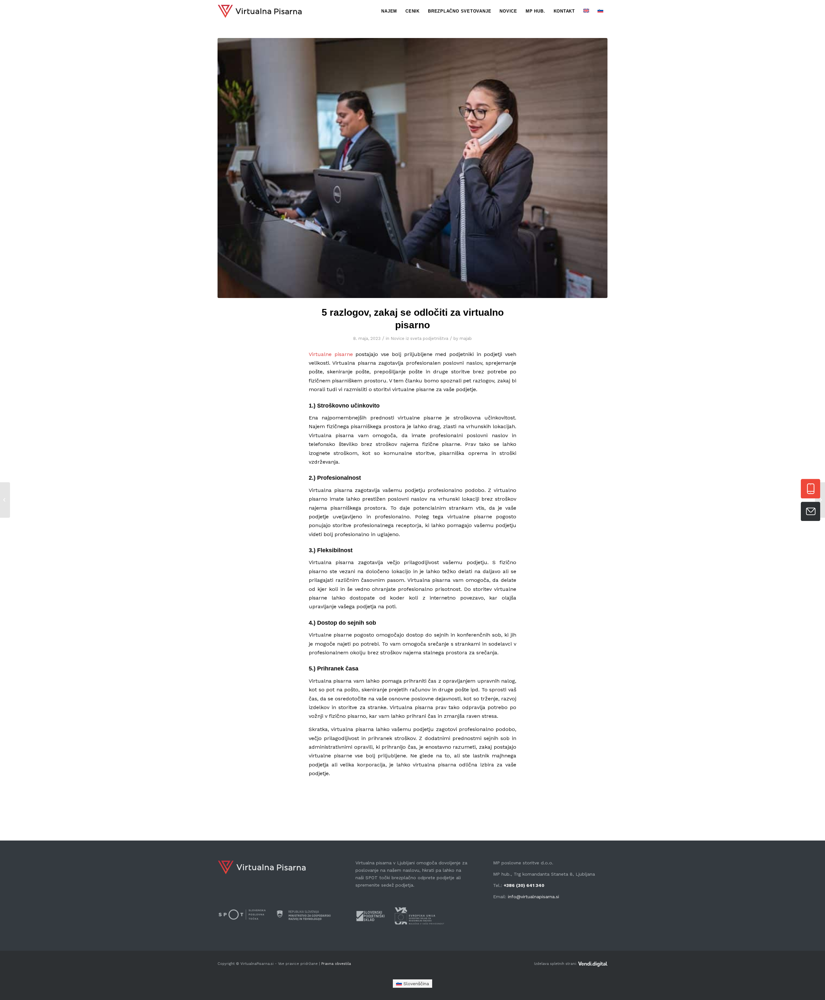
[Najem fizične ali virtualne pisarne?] (5, 500)
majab (466, 338)
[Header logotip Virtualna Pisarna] (260, 11)
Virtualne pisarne (331, 354)
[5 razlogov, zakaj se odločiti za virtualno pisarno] (412, 168)
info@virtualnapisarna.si (533, 896)
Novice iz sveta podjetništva (419, 338)
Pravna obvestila (335, 964)
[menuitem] (389, 11)
